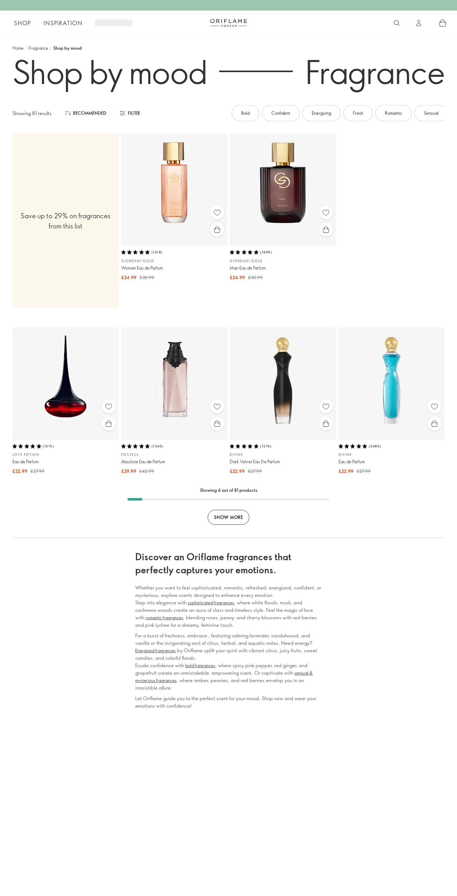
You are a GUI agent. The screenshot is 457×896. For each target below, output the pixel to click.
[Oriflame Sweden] (228, 22)
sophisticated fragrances (211, 603)
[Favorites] (217, 212)
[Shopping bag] (442, 23)
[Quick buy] (217, 230)
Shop (22, 23)
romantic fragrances (164, 618)
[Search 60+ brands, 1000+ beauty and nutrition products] (396, 23)
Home (18, 48)
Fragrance (38, 48)
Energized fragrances (155, 651)
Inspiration (63, 23)
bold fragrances (200, 665)
